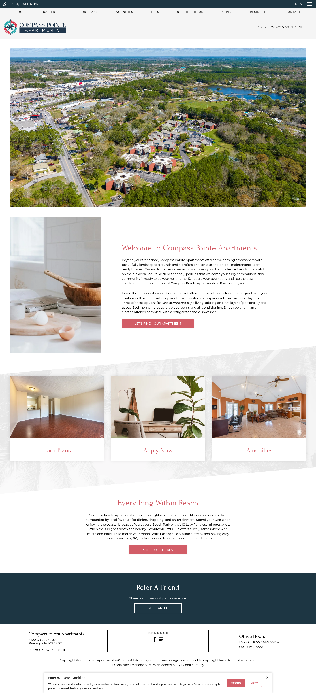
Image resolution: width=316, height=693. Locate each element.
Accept (236, 682)
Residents (259, 11)
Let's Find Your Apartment (157, 323)
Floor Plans (87, 11)
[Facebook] (155, 639)
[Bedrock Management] (158, 632)
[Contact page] (11, 4)
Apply (227, 11)
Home (20, 11)
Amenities (124, 11)
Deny (254, 682)
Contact (293, 11)
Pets (155, 11)
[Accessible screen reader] (4, 4)
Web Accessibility (166, 665)
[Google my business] (161, 639)
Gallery (50, 11)
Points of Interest (158, 550)
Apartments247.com (113, 660)
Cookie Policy (193, 665)
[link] (56, 641)
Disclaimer (120, 665)
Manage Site (141, 665)
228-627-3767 (286, 27)
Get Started (158, 608)
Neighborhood (190, 11)
